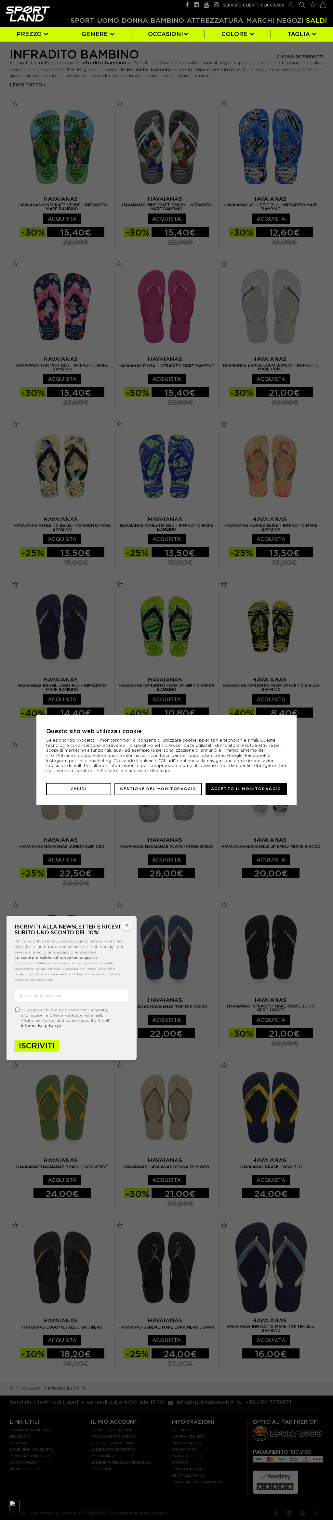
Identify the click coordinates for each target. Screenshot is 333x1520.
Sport (82, 20)
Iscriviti (37, 1045)
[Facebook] (187, 4)
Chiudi (79, 789)
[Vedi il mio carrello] (323, 4)
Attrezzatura (215, 20)
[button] (14, 1505)
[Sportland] (28, 14)
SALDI (316, 20)
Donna (135, 20)
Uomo (108, 20)
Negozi (290, 20)
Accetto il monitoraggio (246, 789)
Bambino (167, 20)
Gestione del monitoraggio (158, 789)
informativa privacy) (41, 1025)
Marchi (260, 20)
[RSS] (196, 4)
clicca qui (160, 770)
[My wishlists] (312, 4)
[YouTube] (206, 4)
